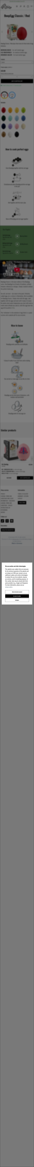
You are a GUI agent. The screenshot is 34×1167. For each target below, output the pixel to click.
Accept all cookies (17, 596)
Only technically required (17, 592)
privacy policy (8, 587)
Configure (17, 600)
